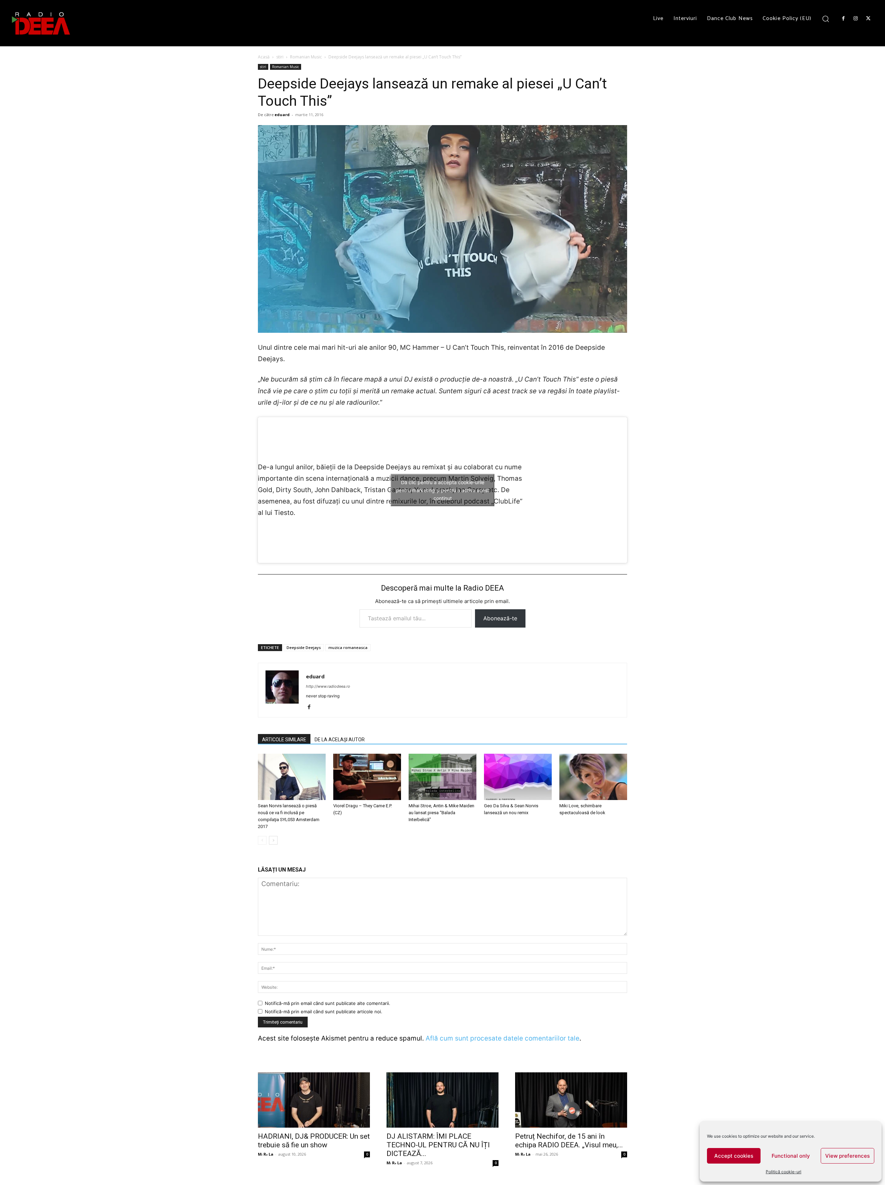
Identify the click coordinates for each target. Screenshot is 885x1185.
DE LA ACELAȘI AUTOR (340, 739)
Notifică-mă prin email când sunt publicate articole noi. (323, 1011)
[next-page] (273, 840)
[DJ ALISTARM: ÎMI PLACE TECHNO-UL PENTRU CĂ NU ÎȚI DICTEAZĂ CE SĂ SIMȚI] (442, 1100)
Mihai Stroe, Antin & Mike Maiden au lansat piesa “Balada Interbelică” (441, 812)
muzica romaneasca (347, 647)
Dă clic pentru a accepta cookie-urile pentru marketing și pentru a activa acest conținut (442, 490)
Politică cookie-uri (783, 1171)
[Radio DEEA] (41, 23)
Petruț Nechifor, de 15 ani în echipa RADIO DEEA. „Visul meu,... (569, 1140)
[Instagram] (855, 18)
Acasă (264, 57)
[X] (868, 18)
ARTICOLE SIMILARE (284, 739)
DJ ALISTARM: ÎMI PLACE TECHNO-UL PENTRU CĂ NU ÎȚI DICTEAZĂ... (438, 1145)
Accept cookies (733, 1156)
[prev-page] (262, 840)
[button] (825, 18)
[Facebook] (843, 18)
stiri (279, 57)
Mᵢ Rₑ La (265, 1154)
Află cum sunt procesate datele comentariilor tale (502, 1038)
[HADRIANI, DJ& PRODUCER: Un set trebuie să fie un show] (314, 1100)
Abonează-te (500, 618)
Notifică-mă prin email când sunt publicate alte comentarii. (327, 1003)
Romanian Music (306, 57)
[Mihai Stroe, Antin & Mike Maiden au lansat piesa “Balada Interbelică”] (442, 777)
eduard (282, 114)
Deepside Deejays (304, 647)
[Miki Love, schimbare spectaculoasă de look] (593, 777)
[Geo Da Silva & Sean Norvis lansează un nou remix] (518, 777)
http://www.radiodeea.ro (328, 686)
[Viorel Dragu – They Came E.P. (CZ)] (367, 777)
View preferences (847, 1156)
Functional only (791, 1156)
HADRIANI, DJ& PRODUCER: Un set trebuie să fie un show (314, 1140)
